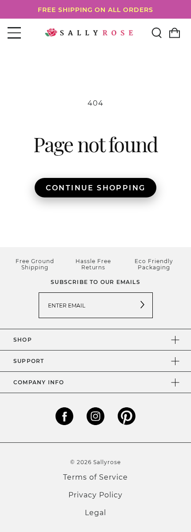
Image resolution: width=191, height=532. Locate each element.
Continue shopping (96, 187)
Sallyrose (107, 461)
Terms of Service (95, 476)
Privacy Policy (95, 494)
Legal (95, 512)
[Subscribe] (142, 305)
